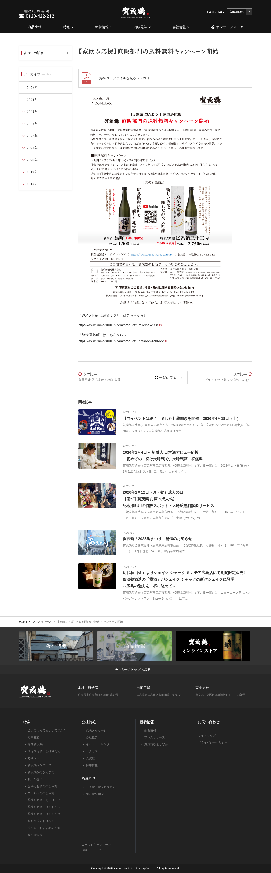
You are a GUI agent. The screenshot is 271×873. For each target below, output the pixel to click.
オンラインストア (229, 27)
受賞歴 (90, 758)
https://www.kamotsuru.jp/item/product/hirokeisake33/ (118, 325)
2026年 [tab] (32, 87)
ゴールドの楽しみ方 (41, 793)
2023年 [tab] (32, 124)
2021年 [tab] (32, 148)
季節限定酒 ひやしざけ (44, 814)
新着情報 (102, 27)
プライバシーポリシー (213, 742)
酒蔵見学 (140, 27)
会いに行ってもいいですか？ (47, 730)
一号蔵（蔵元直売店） (101, 787)
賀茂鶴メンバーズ (39, 765)
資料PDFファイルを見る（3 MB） (125, 78)
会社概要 (92, 737)
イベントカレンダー (99, 744)
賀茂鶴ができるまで (41, 772)
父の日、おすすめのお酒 (44, 828)
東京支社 (202, 688)
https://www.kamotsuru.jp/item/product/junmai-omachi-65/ (121, 341)
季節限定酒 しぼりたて (44, 751)
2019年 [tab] (32, 172)
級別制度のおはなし (41, 821)
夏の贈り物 (35, 835)
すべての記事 (34, 53)
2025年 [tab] (32, 99)
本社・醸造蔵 (88, 688)
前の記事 (90, 374)
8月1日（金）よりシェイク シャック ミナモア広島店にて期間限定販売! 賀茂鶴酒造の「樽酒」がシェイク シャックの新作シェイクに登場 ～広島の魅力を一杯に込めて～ (184, 579)
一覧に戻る (167, 377)
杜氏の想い (35, 779)
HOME (23, 621)
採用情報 (92, 765)
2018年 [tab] (32, 184)
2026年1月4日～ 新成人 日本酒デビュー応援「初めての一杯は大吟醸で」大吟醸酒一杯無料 (163, 455)
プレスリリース (42, 621)
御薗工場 (143, 688)
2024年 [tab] (32, 111)
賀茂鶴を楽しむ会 (156, 744)
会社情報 (179, 27)
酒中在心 (34, 737)
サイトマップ (207, 735)
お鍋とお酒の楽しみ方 (42, 786)
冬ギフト (34, 758)
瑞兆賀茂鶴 (35, 744)
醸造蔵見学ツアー (98, 794)
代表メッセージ (96, 730)
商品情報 (34, 27)
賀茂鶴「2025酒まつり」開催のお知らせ (157, 539)
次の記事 (240, 374)
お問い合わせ (209, 722)
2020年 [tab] (32, 160)
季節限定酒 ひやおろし (44, 807)
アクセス (92, 751)
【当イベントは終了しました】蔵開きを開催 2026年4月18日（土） (182, 418)
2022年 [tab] (32, 136)
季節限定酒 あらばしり (44, 800)
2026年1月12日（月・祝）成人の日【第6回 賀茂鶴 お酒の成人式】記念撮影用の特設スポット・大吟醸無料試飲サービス (168, 499)
